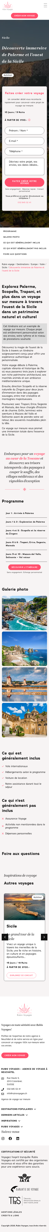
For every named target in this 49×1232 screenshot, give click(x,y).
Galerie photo (11, 237)
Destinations (23, 264)
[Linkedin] (18, 1138)
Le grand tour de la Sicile (20, 937)
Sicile (4, 267)
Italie (42, 264)
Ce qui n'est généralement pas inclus (24, 248)
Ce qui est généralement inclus (21, 243)
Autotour (8, 75)
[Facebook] (11, 1138)
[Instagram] (3, 1138)
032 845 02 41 (24, 202)
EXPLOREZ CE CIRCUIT (21, 975)
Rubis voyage (8, 264)
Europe (34, 264)
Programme (10, 231)
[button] (29, 120)
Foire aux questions (15, 254)
